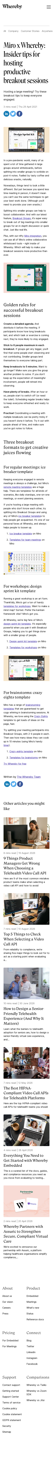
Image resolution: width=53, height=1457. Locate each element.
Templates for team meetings (25, 539)
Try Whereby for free (15, 763)
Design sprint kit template (23, 641)
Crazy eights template (21, 751)
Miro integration (32, 235)
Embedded (32, 1296)
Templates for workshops (23, 647)
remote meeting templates (18, 487)
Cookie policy (9, 1408)
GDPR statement (11, 1420)
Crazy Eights (41, 716)
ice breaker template (29, 516)
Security (6, 1426)
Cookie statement (12, 1414)
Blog (28, 1340)
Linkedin (30, 1352)
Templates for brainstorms (23, 757)
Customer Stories (30, 31)
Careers (6, 1307)
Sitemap (6, 1431)
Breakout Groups (22, 218)
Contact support (11, 1385)
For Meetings (9, 1346)
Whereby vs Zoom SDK (36, 1392)
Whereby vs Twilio (36, 1385)
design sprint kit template (17, 623)
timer (6, 745)
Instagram (31, 1358)
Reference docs (35, 1319)
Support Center (10, 1396)
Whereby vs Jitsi (35, 1400)
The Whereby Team (29, 776)
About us (7, 1296)
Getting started (10, 1390)
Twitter (30, 1346)
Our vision (7, 1301)
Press (5, 1313)
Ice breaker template (20, 533)
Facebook (32, 1363)
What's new (32, 1307)
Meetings (31, 1301)
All (5, 31)
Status (29, 1313)
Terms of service (11, 1402)
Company (13, 31)
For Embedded (10, 1340)
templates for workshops (17, 606)
